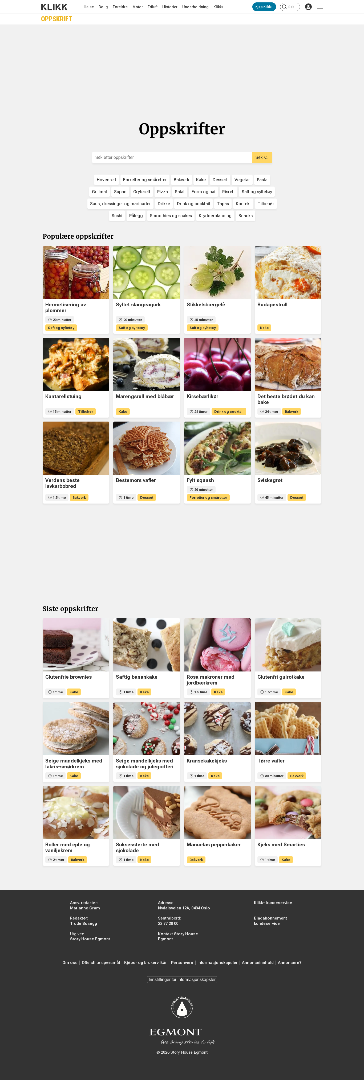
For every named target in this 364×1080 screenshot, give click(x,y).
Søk (259, 157)
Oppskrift (56, 19)
